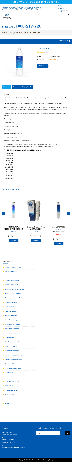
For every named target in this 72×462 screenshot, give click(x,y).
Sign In (62, 8)
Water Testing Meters (10, 377)
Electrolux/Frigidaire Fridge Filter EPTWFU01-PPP (36, 228)
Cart (65, 10)
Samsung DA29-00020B (58, 227)
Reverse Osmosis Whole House (13, 284)
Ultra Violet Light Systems (12, 381)
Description (6, 87)
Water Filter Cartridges (11, 311)
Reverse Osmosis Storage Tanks (14, 298)
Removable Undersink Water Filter (14, 355)
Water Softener (9, 385)
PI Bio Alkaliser (9, 399)
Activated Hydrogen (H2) (11, 271)
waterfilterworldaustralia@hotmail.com (13, 447)
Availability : (40, 60)
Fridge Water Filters (18, 32)
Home (4, 32)
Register (62, 6)
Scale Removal (9, 372)
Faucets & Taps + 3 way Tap (12, 342)
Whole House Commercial (12, 328)
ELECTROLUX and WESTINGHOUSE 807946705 (13, 228)
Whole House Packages (11, 320)
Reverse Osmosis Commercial (13, 293)
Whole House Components (12, 324)
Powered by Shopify (48, 460)
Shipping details (26, 87)
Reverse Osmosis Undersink (12, 276)
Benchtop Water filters (11, 315)
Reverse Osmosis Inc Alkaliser (13, 267)
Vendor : (39, 56)
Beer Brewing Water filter (11, 364)
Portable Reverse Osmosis (12, 280)
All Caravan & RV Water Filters (13, 368)
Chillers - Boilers (9, 337)
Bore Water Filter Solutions (12, 350)
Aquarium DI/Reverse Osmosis (13, 359)
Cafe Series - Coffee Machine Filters (14, 289)
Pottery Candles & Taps (11, 390)
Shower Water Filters (10, 394)
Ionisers (7, 403)
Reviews (15, 87)
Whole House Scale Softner (12, 333)
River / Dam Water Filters (11, 346)
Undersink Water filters (11, 302)
